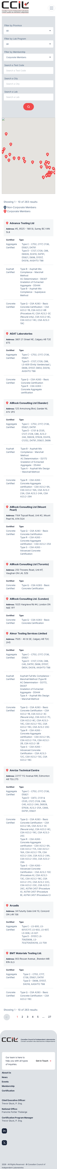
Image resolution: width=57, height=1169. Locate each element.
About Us (6, 1072)
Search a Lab (11, 91)
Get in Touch (43, 1061)
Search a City (11, 78)
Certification (8, 1090)
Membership (8, 1086)
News (5, 1077)
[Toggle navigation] (51, 8)
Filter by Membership (14, 52)
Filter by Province (13, 25)
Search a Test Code (14, 65)
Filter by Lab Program (15, 38)
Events (5, 1081)
